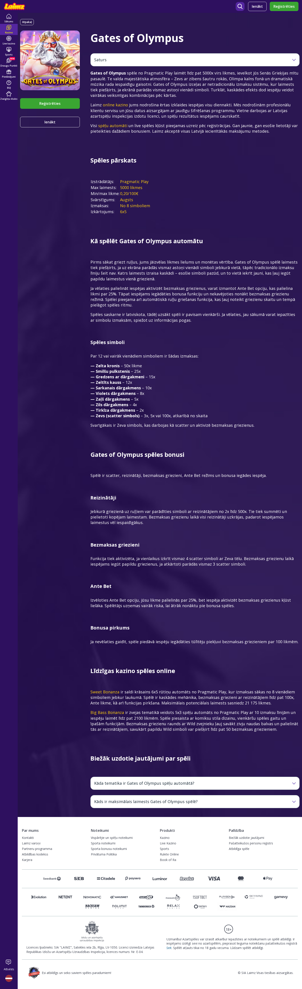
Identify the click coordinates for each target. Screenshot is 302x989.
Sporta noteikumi (103, 843)
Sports (164, 849)
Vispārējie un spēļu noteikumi (112, 838)
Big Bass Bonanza (107, 712)
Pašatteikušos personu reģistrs (251, 843)
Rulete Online (169, 854)
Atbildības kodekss (35, 854)
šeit (169, 948)
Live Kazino (168, 843)
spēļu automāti (112, 125)
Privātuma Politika (104, 854)
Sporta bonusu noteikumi (109, 849)
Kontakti (28, 838)
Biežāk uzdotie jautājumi (246, 838)
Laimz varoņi (31, 843)
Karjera (27, 860)
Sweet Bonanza (104, 691)
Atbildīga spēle (239, 849)
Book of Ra (168, 860)
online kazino (115, 104)
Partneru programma (37, 849)
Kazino (165, 838)
